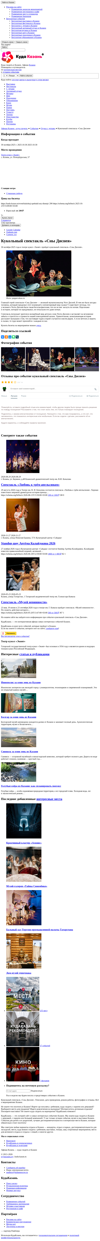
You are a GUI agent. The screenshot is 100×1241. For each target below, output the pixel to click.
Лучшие (14, 396)
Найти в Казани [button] (8, 2)
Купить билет (7, 218)
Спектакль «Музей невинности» (24, 602)
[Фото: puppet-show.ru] (13, 370)
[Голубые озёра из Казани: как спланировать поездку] (18, 781)
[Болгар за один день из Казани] (18, 712)
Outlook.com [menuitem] (11, 232)
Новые (4, 396)
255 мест (44, 1011)
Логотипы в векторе (15, 1226)
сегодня (15, 80)
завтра (22, 80)
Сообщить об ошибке (15, 1168)
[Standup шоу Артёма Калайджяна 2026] (50, 515)
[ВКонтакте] (2, 337)
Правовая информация (16, 1188)
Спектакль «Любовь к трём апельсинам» (30, 484)
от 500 (53, 613)
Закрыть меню (21, 42)
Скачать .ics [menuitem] (11, 234)
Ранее (23, 396)
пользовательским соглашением (53, 1235)
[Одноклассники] (6, 337)
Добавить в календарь (11, 225)
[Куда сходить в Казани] (29, 63)
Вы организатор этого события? (15, 636)
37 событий (45, 1046)
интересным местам (12, 70)
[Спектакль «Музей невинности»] (50, 574)
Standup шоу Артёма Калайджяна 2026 (28, 543)
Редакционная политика (17, 1186)
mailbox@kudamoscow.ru (17, 1172)
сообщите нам (52, 628)
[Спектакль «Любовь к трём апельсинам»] (50, 457)
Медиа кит (11, 1224)
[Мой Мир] (9, 337)
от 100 (53, 495)
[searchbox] (50, 47)
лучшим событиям (11, 72)
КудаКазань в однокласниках (19, 1143)
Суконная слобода (14, 193)
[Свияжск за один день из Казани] (18, 746)
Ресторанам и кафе (14, 1208)
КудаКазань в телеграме (16, 1145)
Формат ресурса (13, 1190)
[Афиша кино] (22, 1081)
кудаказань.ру (7, 1157)
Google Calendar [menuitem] (13, 230)
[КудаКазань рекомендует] (22, 1046)
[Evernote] (13, 337)
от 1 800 (54, 554)
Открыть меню (8, 42)
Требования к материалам (17, 1204)
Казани (32, 65)
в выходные (30, 80)
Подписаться (36, 1091)
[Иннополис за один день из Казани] (18, 677)
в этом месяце (42, 80)
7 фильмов (44, 1081)
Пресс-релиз (11, 1183)
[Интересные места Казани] (22, 1011)
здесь (38, 325)
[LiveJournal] (17, 337)
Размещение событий (15, 1201)
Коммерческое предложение (18, 1222)
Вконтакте (10, 1141)
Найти (4, 47)
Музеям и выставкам (15, 1206)
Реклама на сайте (13, 1219)
